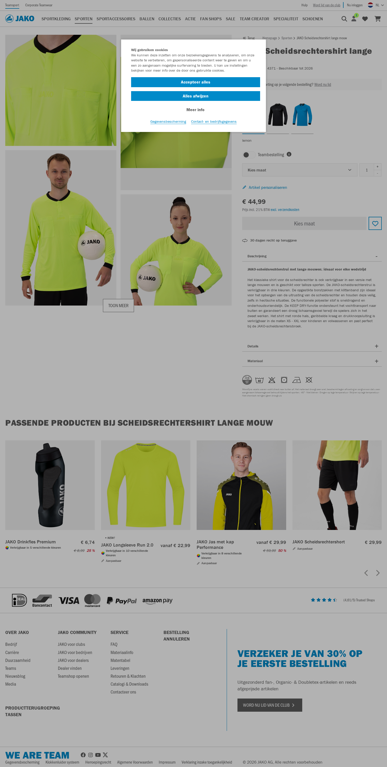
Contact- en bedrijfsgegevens (214, 121)
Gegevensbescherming (168, 121)
